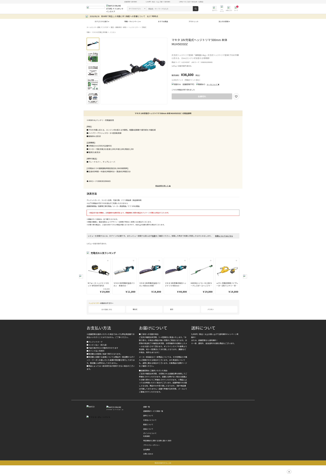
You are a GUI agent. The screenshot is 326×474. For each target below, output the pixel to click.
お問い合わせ (148, 454)
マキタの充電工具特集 (99, 32)
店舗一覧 (146, 407)
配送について (148, 424)
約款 (153, 236)
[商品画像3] (93, 71)
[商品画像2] (93, 57)
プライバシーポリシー (151, 445)
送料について (203, 328)
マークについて (213, 84)
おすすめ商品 (163, 21)
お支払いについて (150, 420)
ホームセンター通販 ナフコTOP (97, 27)
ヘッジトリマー (133, 27)
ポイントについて (150, 433)
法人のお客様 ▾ (224, 21)
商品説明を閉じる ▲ (163, 186)
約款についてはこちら (224, 236)
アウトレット (194, 21)
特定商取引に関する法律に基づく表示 (157, 440)
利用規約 (146, 436)
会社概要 (146, 449)
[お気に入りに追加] (236, 96)
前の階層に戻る (106, 309)
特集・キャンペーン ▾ (132, 21)
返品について (148, 429)
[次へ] (245, 276)
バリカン (113, 32)
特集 (88, 32)
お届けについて (153, 328)
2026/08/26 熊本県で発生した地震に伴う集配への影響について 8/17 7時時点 (124, 16)
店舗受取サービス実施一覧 (153, 411)
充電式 (144, 27)
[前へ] (81, 276)
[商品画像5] (93, 98)
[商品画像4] (93, 84)
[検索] (195, 8)
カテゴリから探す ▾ (102, 21)
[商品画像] (93, 44)
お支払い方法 (99, 328)
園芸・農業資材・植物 (118, 27)
